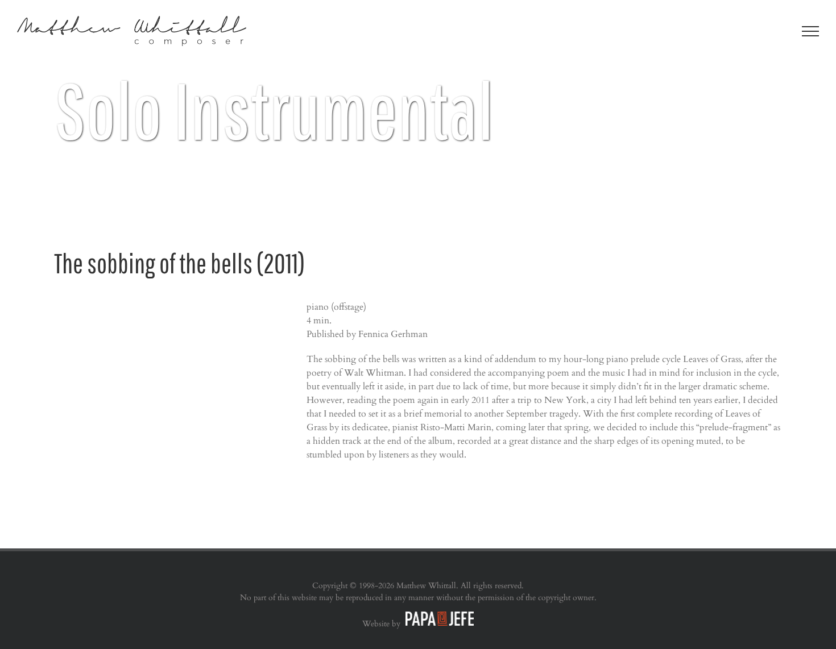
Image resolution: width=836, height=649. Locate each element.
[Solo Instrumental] (418, 113)
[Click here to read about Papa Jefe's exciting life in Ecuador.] (438, 623)
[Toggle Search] (771, 30)
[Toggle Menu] (810, 31)
